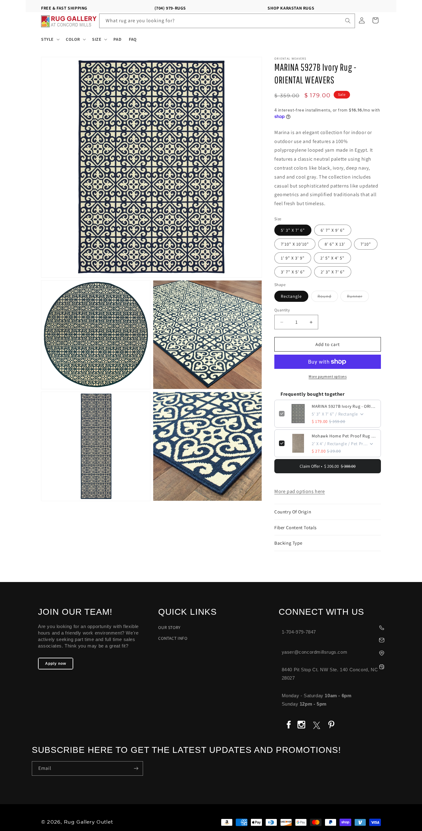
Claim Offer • (328, 466)
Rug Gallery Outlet (88, 822)
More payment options (328, 376)
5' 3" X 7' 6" (293, 230)
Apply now (55, 663)
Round (328, 297)
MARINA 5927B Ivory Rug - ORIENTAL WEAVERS (344, 406)
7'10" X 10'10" (295, 244)
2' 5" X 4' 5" (332, 258)
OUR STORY (169, 627)
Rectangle (291, 296)
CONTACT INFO (172, 638)
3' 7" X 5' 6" (293, 272)
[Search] (348, 20)
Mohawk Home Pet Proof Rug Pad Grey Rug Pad (344, 436)
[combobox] (227, 21)
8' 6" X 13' (335, 244)
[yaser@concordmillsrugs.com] (334, 639)
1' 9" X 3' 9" (293, 258)
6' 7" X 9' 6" (333, 230)
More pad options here (299, 491)
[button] (49, 39)
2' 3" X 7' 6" (333, 272)
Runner (358, 297)
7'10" (366, 244)
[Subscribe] (136, 768)
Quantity (282, 310)
